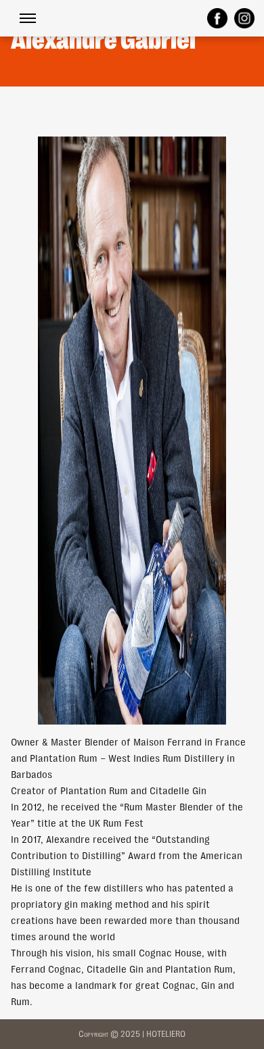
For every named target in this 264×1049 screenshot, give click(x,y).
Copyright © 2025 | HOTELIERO (132, 1034)
